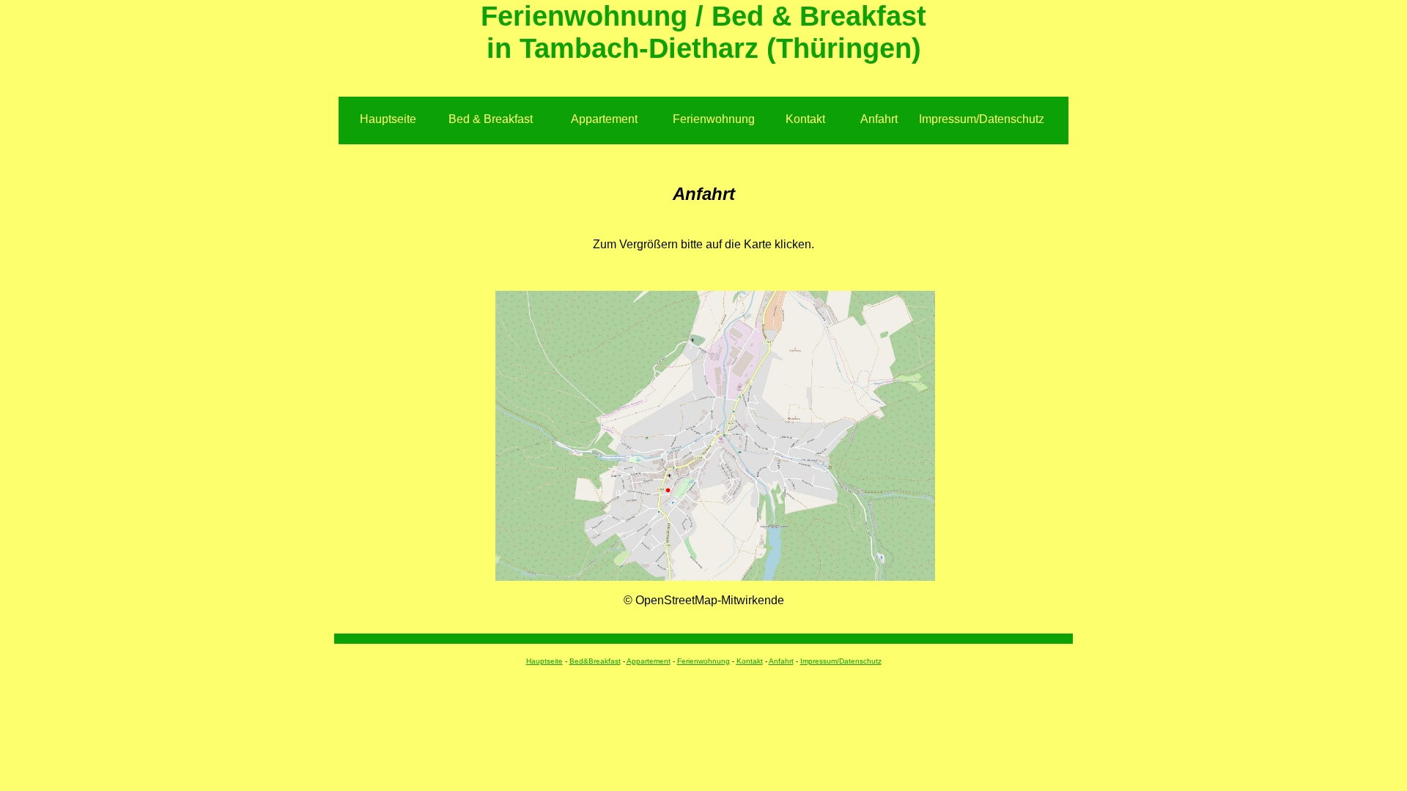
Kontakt (805, 119)
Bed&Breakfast (595, 661)
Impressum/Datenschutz (981, 119)
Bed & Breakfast (490, 119)
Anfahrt (879, 119)
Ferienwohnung (714, 119)
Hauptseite (388, 119)
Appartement (604, 119)
